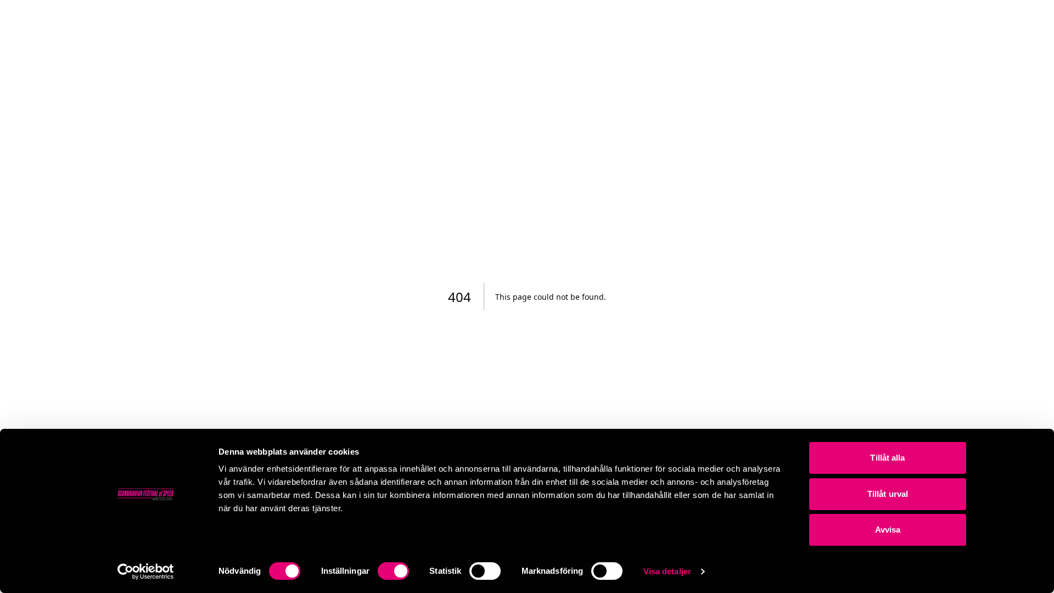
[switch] (393, 571)
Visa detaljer (667, 571)
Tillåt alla (887, 457)
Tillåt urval (887, 494)
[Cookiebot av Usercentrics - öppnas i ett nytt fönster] (146, 571)
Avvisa (888, 529)
